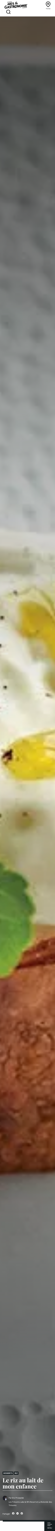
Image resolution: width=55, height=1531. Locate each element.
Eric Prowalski (18, 1498)
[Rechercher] (8, 12)
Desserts (8, 1473)
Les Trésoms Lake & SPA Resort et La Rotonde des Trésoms (30, 1504)
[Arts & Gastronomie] (16, 6)
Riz (16, 1473)
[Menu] (49, 1524)
